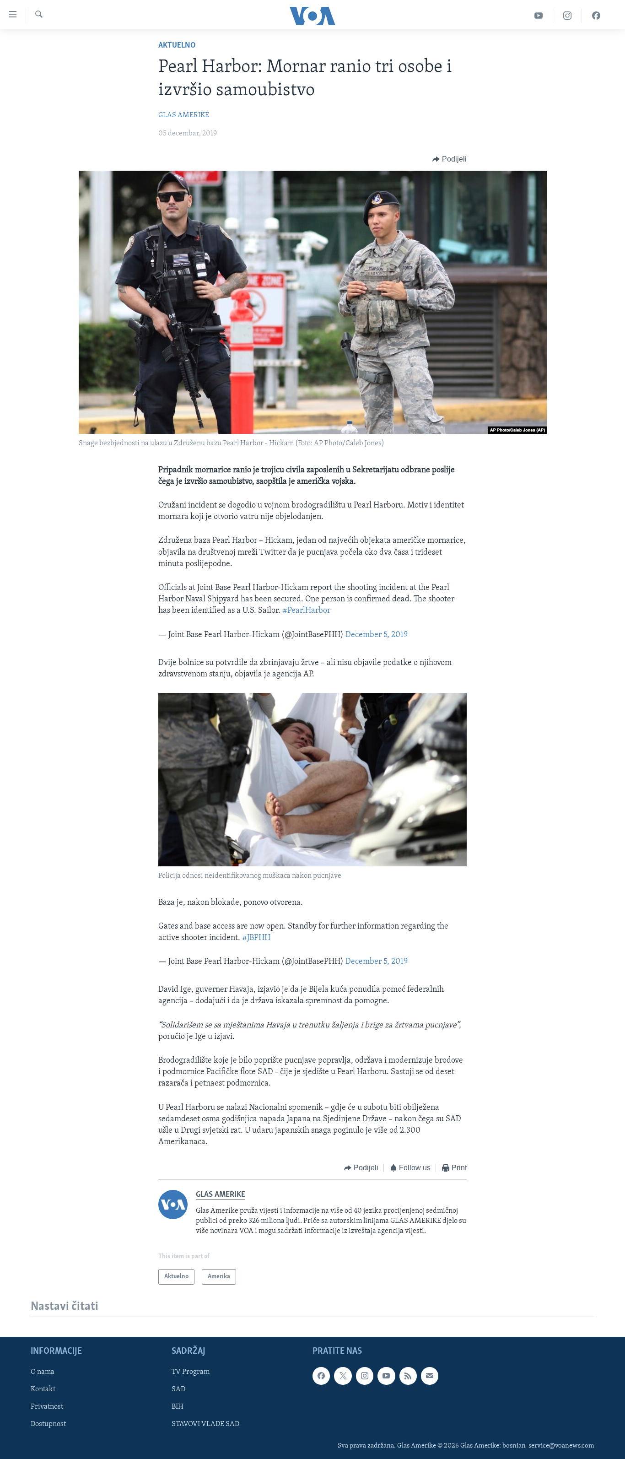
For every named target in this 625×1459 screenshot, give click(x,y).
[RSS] (408, 1376)
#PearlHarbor (306, 611)
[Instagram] (567, 16)
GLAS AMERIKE (183, 115)
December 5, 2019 (376, 635)
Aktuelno (177, 46)
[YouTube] (538, 16)
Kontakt (43, 1390)
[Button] (449, 159)
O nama (42, 1372)
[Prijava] (429, 1376)
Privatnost (47, 1407)
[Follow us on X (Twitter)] (342, 1376)
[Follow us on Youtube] (386, 1376)
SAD (178, 1390)
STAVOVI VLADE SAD (205, 1424)
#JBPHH (256, 938)
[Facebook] (596, 16)
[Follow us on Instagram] (364, 1376)
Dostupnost (48, 1424)
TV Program (191, 1372)
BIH (177, 1407)
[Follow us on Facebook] (321, 1376)
